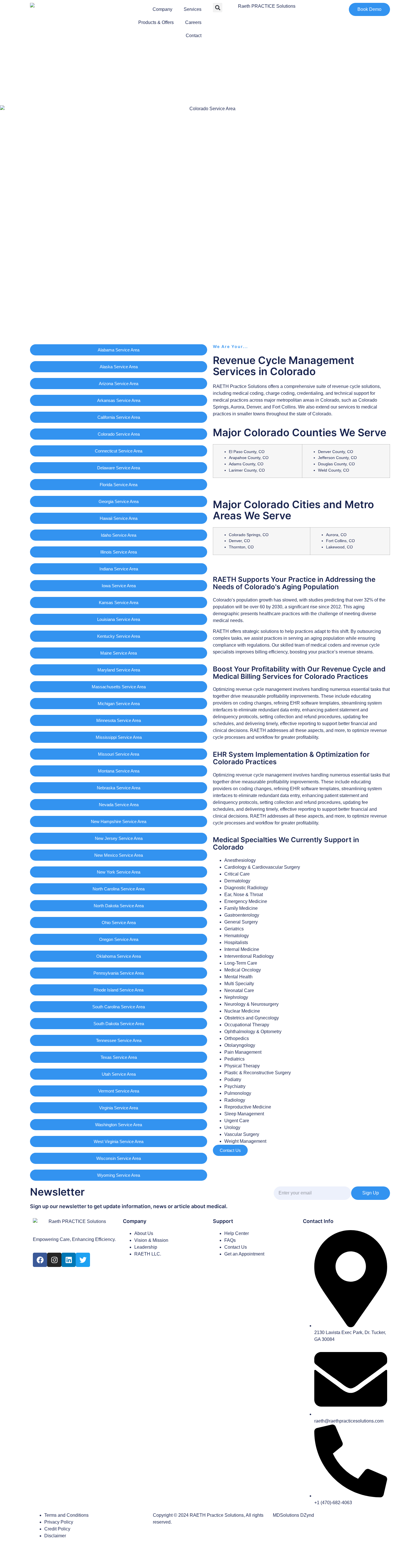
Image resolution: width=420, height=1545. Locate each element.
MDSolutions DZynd (293, 1515)
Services (192, 9)
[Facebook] (40, 1260)
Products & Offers (156, 22)
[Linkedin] (68, 1260)
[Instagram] (54, 1260)
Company (162, 9)
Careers (193, 22)
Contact (193, 35)
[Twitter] (83, 1260)
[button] (217, 7)
